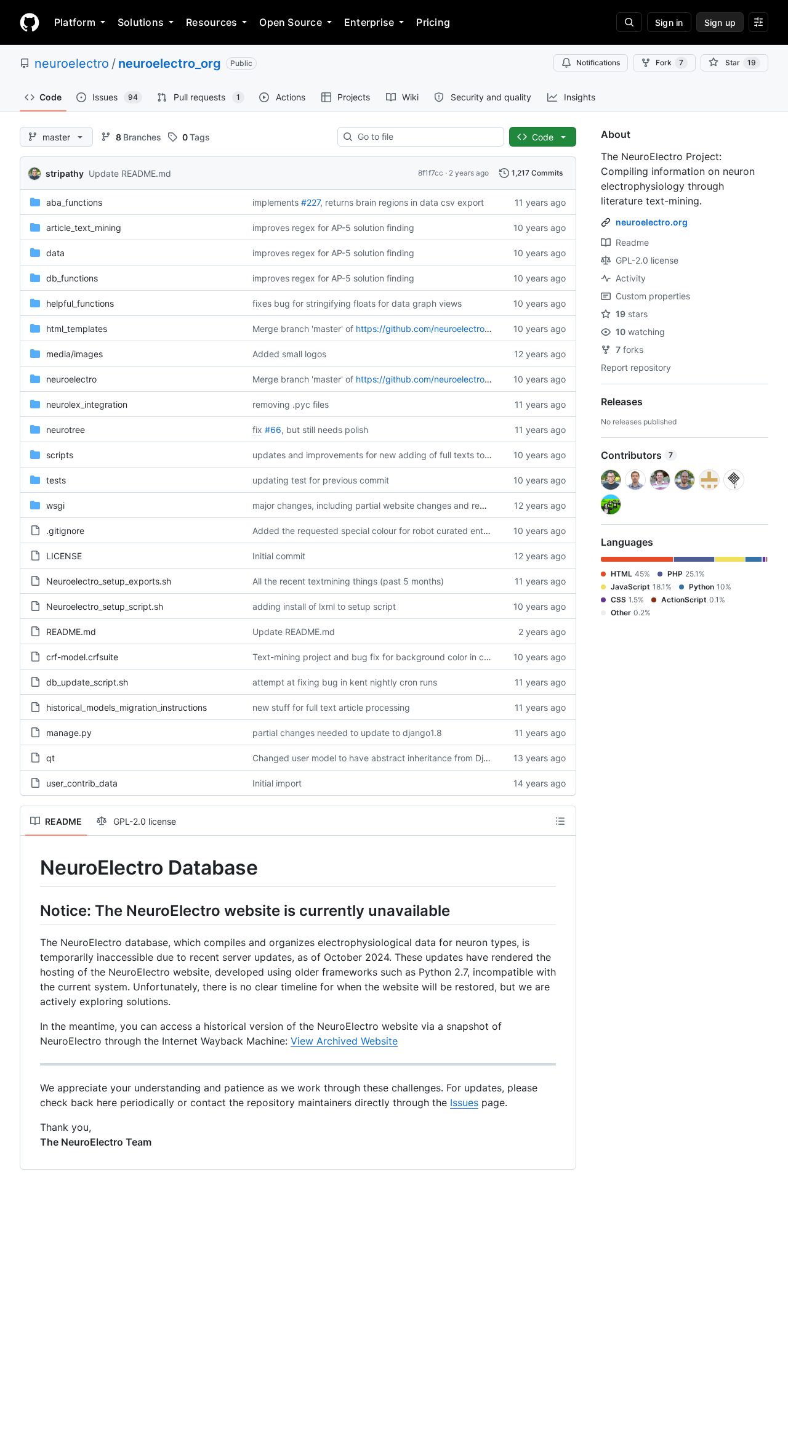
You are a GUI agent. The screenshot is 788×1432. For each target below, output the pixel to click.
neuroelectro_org (169, 63)
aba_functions (74, 202)
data (55, 253)
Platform (74, 22)
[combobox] (426, 136)
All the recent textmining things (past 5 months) (348, 581)
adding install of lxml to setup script (324, 606)
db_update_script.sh (87, 682)
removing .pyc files (290, 404)
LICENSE (64, 556)
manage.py (69, 732)
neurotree (65, 429)
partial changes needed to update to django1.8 (347, 732)
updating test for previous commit (320, 480)
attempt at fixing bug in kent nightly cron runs (344, 682)
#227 (310, 202)
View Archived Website (344, 1041)
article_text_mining (83, 227)
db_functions (72, 278)
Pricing (433, 22)
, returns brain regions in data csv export (402, 202)
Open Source (290, 22)
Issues (464, 1102)
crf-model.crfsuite (82, 657)
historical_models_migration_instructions (126, 707)
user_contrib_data (82, 783)
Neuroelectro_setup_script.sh (104, 606)
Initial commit (278, 556)
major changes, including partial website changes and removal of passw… (400, 505)
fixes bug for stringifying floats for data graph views (357, 303)
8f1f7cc (430, 172)
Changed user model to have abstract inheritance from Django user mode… (404, 758)
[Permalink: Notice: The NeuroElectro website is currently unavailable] (31, 910)
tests (56, 480)
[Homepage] (29, 22)
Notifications (598, 62)
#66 (273, 429)
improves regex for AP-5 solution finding (333, 227)
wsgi (55, 505)
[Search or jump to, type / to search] (629, 22)
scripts (59, 455)
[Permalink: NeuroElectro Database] (31, 867)
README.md (71, 631)
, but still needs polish (324, 429)
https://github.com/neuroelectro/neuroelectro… (450, 328)
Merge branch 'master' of (302, 328)
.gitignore (65, 530)
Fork (669, 62)
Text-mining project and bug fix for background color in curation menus (396, 657)
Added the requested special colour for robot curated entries (374, 530)
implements (275, 202)
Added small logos (289, 354)
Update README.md (130, 173)
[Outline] (560, 821)
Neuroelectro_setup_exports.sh (108, 581)
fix (257, 429)
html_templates (76, 328)
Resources (211, 22)
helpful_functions (80, 303)
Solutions (141, 22)
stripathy (65, 173)
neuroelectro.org (652, 222)
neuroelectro (71, 63)
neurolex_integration (86, 404)
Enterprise (369, 22)
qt (50, 758)
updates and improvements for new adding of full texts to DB (375, 455)
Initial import (277, 783)
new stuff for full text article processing (331, 707)
